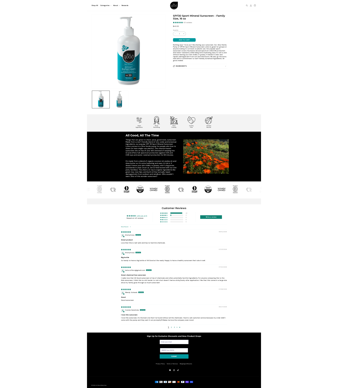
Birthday (163, 346)
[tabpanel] (139, 123)
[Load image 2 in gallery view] (119, 99)
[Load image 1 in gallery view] (101, 99)
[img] (126, 232)
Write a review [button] (211, 217)
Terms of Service (172, 364)
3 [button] (174, 327)
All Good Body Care (101, 385)
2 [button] (171, 327)
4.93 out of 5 (142, 216)
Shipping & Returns (186, 364)
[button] (105, 5)
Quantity (175, 30)
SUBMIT (174, 356)
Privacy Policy (160, 364)
